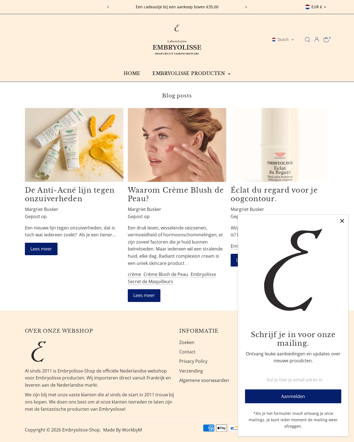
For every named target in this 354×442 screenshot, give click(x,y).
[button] (282, 39)
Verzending (191, 371)
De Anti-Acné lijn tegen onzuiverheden (70, 194)
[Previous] (108, 7)
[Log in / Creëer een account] (316, 39)
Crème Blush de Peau (166, 274)
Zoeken (186, 342)
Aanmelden (293, 396)
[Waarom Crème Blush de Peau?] (177, 145)
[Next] (246, 7)
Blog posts (177, 95)
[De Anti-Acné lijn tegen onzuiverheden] (74, 145)
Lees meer (41, 249)
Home (132, 73)
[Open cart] (326, 39)
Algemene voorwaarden (204, 380)
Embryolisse (203, 274)
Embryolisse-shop (81, 430)
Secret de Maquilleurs (150, 281)
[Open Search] (307, 39)
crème (134, 274)
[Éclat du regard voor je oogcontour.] (280, 145)
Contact (187, 352)
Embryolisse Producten (189, 73)
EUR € (316, 6)
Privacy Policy (193, 361)
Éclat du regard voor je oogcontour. (274, 194)
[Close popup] (342, 221)
